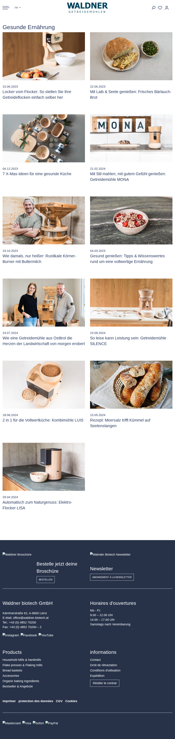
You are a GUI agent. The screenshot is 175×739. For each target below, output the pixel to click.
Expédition (97, 675)
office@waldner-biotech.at (31, 618)
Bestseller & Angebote (18, 686)
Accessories (11, 675)
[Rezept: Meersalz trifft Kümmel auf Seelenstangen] (131, 385)
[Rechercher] (153, 7)
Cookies (71, 701)
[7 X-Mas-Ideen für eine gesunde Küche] (44, 138)
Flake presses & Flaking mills (22, 665)
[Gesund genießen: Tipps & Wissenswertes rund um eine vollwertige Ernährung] (131, 220)
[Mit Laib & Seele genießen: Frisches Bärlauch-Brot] (131, 56)
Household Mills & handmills (22, 660)
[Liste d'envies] (160, 7)
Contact (95, 660)
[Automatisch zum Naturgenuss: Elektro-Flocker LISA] (44, 467)
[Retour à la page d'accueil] (87, 8)
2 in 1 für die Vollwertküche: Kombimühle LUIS (43, 420)
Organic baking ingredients (21, 681)
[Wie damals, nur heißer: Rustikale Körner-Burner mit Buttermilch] (44, 220)
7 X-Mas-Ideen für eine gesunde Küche (37, 174)
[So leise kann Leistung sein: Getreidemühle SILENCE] (131, 303)
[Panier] (171, 6)
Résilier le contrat (105, 683)
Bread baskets (12, 670)
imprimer (9, 701)
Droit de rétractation (103, 665)
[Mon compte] (166, 7)
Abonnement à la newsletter (112, 577)
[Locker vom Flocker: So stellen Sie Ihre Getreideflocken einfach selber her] (44, 56)
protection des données (35, 701)
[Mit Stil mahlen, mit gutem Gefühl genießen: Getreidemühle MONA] (131, 138)
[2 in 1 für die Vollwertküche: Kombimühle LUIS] (44, 385)
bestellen (45, 579)
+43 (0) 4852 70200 (22, 622)
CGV (59, 701)
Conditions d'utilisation (105, 670)
